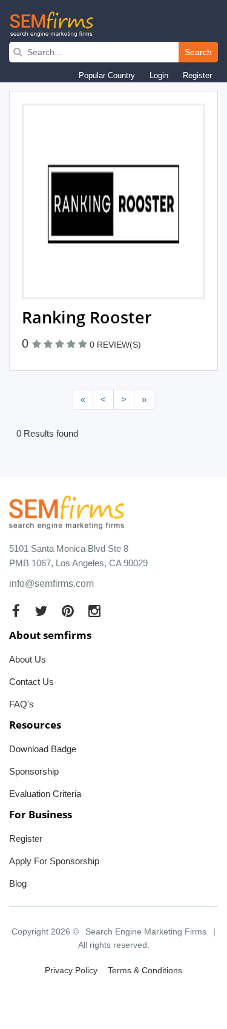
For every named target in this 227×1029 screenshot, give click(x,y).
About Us (27, 659)
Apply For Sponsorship (54, 861)
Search (198, 52)
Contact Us (31, 682)
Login (159, 75)
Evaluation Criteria (45, 794)
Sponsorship (34, 771)
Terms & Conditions (145, 970)
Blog (18, 883)
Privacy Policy (71, 970)
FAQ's (21, 704)
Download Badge (42, 749)
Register (197, 75)
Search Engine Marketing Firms (145, 931)
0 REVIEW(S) (115, 344)
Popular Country (107, 75)
